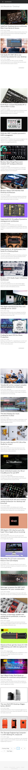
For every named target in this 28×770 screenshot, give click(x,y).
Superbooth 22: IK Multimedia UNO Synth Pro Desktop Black (13, 250)
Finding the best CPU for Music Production (12, 336)
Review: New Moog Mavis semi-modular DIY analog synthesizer (12, 163)
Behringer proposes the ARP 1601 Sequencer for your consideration (13, 588)
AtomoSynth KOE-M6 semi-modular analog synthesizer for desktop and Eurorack (13, 501)
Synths (8, 30)
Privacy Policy (12, 767)
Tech (8, 310)
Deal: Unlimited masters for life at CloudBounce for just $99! (13, 472)
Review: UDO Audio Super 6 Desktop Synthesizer (14, 279)
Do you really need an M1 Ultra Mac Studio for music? (13, 443)
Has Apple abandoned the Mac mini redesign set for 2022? (13, 307)
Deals (11, 475)
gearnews (8, 1)
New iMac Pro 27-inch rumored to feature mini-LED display (13, 559)
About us (6, 767)
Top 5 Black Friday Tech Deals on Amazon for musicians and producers (13, 676)
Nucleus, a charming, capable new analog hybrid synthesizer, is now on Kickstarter (13, 616)
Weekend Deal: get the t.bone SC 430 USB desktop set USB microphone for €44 (14, 647)
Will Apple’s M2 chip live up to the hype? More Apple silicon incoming (13, 531)
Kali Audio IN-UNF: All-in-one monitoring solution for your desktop (13, 56)
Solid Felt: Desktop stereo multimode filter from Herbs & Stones (14, 27)
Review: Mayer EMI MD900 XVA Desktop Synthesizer (12, 191)
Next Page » (9, 751)
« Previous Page (5, 748)
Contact (22, 767)
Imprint (18, 767)
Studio (8, 59)
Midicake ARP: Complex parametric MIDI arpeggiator (13, 134)
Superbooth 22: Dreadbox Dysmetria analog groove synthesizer (14, 220)
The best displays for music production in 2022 (10, 414)
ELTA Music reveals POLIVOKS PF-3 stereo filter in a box (13, 105)
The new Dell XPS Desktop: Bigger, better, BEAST (13, 705)
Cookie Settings (14, 768)
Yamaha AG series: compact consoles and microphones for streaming (13, 386)
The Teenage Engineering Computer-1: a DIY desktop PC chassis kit (14, 733)
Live (10, 389)
